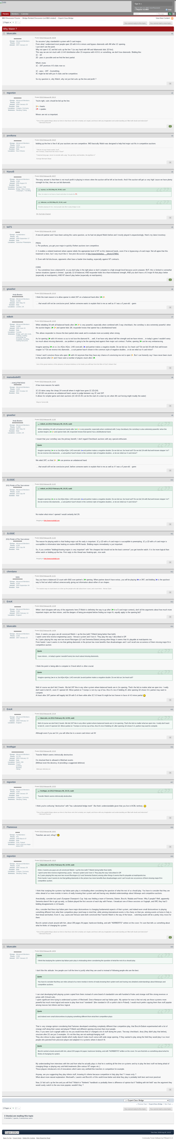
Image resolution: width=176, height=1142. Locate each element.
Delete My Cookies (29, 1138)
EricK (10, 601)
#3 (172, 136)
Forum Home (17, 1138)
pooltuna (11, 135)
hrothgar (11, 747)
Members (15, 14)
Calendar (24, 14)
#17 (172, 782)
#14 (172, 626)
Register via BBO (142, 9)
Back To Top (7, 1138)
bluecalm (11, 33)
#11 (172, 534)
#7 (172, 317)
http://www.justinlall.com (52, 520)
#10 (172, 480)
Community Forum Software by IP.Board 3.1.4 (157, 1138)
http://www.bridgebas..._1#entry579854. (103, 254)
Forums (6, 14)
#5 (172, 227)
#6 (172, 289)
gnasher (11, 289)
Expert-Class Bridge (65, 18)
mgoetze (11, 93)
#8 (172, 377)
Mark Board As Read (43, 1138)
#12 (172, 572)
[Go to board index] (3, 2)
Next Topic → (169, 1104)
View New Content (163, 18)
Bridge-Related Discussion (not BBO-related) (39, 18)
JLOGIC (11, 480)
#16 (172, 747)
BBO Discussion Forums (11, 18)
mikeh (10, 317)
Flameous (12, 827)
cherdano (12, 571)
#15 (172, 709)
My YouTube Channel (43, 214)
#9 (172, 415)
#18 (172, 827)
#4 (172, 172)
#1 (172, 33)
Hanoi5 (10, 172)
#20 (172, 947)
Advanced (173, 14)
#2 (172, 93)
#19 (172, 856)
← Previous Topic (141, 1104)
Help (169, 9)
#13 (172, 602)
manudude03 (13, 377)
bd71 (9, 227)
